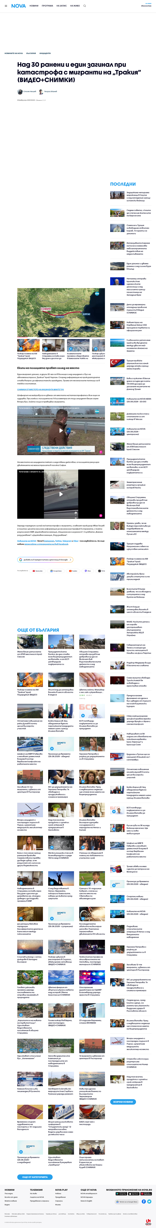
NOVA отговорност (89, 1193)
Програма (47, 6)
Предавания (60, 1197)
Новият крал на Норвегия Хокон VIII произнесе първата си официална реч (138, 326)
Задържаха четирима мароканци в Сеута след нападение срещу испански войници (138, 196)
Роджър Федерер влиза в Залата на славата (139, 664)
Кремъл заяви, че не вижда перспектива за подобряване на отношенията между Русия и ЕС (138, 528)
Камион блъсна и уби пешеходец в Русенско (28, 1090)
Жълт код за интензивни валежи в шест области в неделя (60, 692)
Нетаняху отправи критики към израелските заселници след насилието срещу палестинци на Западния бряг (136, 287)
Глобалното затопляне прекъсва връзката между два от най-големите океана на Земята (138, 345)
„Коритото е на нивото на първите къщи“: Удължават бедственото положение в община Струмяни (29, 1026)
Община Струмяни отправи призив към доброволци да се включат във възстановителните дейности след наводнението (90, 659)
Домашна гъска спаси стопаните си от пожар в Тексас (138, 416)
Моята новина (11, 1201)
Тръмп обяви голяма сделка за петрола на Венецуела (138, 869)
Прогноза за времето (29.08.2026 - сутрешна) (60, 925)
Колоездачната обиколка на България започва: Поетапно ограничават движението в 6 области (92, 929)
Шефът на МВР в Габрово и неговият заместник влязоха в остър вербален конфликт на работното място (29, 759)
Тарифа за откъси (51, 1214)
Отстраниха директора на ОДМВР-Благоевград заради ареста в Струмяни (90, 991)
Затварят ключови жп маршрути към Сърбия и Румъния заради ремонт (60, 1091)
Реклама (7, 1214)
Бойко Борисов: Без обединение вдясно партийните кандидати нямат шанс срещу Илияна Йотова (60, 726)
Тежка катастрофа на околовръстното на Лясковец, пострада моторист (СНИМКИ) (91, 960)
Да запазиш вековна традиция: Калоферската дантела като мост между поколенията (30, 929)
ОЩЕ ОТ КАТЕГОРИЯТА (35, 1177)
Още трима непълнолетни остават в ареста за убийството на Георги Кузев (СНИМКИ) (91, 1162)
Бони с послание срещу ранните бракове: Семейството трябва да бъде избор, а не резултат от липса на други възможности (29, 859)
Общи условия (80, 1214)
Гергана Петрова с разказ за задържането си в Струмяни (91, 756)
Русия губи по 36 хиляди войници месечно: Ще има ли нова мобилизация (138, 829)
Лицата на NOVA (37, 1197)
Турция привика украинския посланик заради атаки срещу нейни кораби (138, 364)
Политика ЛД (102, 1214)
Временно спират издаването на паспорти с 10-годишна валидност (29, 1125)
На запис (62, 6)
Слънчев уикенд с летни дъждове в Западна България (29, 959)
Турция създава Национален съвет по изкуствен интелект (138, 546)
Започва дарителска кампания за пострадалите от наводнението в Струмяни (59, 1061)
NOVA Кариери (87, 1197)
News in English (86, 1201)
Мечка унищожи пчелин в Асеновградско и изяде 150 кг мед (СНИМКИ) (60, 855)
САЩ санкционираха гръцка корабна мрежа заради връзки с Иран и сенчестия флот (139, 720)
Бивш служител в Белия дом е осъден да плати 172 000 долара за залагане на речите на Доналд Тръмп (138, 383)
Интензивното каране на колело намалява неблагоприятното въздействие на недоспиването (138, 248)
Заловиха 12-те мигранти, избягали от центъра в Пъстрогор (29, 789)
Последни (9, 1193)
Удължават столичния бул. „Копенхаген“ (29, 1057)
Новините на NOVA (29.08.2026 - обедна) (137, 912)
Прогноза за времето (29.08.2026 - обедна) (59, 755)
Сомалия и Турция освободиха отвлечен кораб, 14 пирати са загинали (138, 229)
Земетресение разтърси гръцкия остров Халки (136, 485)
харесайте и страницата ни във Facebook (46, 544)
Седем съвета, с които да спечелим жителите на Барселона (139, 213)
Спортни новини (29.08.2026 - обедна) (137, 897)
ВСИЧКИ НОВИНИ (123, 1102)
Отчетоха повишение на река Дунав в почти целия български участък (29, 724)
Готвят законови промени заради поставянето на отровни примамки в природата (27, 992)
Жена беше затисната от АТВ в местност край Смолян (29, 654)
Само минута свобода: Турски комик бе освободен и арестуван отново (138, 682)
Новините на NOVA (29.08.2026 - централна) (136, 431)
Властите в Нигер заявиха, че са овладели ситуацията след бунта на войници (139, 593)
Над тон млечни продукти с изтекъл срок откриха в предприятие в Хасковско (58, 825)
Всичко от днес (11, 1197)
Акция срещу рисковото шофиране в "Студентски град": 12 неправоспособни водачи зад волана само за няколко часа (60, 1128)
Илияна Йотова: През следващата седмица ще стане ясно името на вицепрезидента (91, 790)
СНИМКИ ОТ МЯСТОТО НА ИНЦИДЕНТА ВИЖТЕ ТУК (40, 389)
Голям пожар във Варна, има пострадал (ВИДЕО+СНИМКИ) (60, 1022)
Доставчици (62, 1214)
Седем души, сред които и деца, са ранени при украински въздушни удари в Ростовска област (138, 1005)
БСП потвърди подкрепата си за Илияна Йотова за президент (88, 724)
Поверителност (92, 1214)
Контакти (71, 1214)
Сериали (59, 1201)
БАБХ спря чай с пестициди (87, 1123)
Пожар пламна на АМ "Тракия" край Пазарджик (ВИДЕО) (28, 692)
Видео (7, 1205)
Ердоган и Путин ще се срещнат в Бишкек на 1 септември (138, 757)
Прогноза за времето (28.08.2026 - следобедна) (28, 1159)
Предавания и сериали (39, 1201)
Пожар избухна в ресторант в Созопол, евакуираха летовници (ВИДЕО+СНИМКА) (60, 960)
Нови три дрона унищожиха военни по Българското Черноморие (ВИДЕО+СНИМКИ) (90, 1094)
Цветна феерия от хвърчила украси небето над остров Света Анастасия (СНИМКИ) (61, 991)
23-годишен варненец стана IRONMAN (90, 1021)
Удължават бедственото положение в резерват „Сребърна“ (60, 1161)
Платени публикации (11, 1216)
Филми (58, 1205)
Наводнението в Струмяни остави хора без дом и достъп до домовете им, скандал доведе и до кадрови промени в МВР (29, 894)
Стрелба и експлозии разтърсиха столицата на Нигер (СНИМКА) (138, 1063)
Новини (34, 6)
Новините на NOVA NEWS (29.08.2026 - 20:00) (139, 400)
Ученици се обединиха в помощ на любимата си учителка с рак (91, 855)
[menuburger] (6, 6)
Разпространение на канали (35, 1214)
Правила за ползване (114, 1214)
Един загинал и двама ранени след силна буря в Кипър (139, 266)
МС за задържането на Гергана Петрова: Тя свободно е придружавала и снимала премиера (60, 792)
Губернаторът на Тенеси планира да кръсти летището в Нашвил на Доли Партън (139, 649)
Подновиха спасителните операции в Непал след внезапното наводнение (138, 931)
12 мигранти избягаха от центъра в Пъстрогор (91, 1057)
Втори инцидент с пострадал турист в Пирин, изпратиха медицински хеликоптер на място (29, 825)
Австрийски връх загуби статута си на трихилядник (138, 576)
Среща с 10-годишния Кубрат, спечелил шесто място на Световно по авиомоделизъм (90, 893)
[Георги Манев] (41, 92)
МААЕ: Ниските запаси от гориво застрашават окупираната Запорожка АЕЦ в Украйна (138, 628)
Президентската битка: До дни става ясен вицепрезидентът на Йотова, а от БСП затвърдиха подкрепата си (60, 658)
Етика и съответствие (130, 1214)
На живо (75, 6)
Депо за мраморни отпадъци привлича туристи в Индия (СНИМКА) (137, 308)
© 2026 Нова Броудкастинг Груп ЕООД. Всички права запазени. (23, 1222)
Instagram (49, 541)
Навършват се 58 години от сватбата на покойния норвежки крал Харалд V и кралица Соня (139, 739)
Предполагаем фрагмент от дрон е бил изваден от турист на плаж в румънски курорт (139, 700)
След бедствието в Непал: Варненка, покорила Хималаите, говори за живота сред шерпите (60, 893)
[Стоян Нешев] (20, 92)
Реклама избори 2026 (18, 1214)
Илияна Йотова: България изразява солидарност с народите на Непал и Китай (90, 825)
